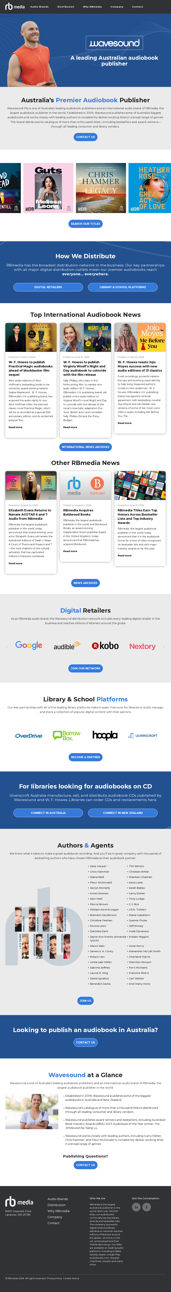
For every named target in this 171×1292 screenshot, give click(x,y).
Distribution (65, 6)
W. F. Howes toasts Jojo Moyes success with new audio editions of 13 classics (140, 366)
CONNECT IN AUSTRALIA (48, 813)
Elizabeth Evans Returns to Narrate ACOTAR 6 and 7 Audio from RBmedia (30, 515)
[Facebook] (146, 1207)
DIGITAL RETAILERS (48, 287)
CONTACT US (85, 137)
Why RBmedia (92, 6)
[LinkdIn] (136, 1207)
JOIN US (85, 1000)
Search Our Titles (85, 223)
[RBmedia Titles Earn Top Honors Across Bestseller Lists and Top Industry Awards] (140, 485)
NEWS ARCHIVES (85, 583)
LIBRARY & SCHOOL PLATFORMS (123, 287)
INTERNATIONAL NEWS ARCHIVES (85, 447)
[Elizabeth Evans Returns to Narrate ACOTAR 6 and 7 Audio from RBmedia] (31, 485)
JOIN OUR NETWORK (85, 668)
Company (117, 6)
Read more (16, 427)
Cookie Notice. (71, 1278)
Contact (137, 6)
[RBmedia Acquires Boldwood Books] (85, 485)
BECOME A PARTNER (85, 757)
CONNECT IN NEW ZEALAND (123, 813)
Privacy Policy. (54, 1278)
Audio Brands (39, 6)
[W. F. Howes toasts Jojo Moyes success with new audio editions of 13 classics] (140, 337)
